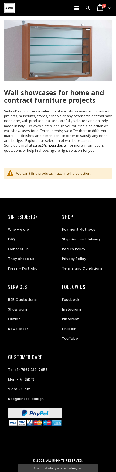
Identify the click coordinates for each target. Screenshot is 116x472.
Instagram (71, 309)
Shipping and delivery (81, 239)
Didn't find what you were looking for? (58, 468)
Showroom (17, 309)
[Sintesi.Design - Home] (9, 8)
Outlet (14, 319)
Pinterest (70, 319)
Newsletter (18, 328)
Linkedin (69, 328)
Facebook (70, 299)
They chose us (21, 258)
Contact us (18, 249)
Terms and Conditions (82, 268)
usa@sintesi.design (26, 399)
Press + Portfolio (22, 268)
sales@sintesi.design (50, 145)
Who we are (18, 229)
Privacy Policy (74, 258)
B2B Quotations (22, 299)
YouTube (70, 338)
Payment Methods (78, 229)
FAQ (11, 239)
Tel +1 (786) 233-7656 (28, 369)
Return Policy (74, 249)
